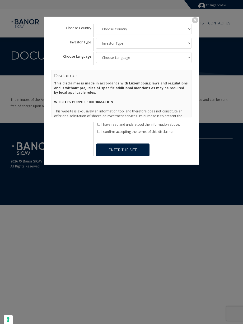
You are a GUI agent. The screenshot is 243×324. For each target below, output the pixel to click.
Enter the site (122, 150)
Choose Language (77, 56)
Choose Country (78, 28)
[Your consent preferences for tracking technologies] (8, 319)
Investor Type (80, 42)
